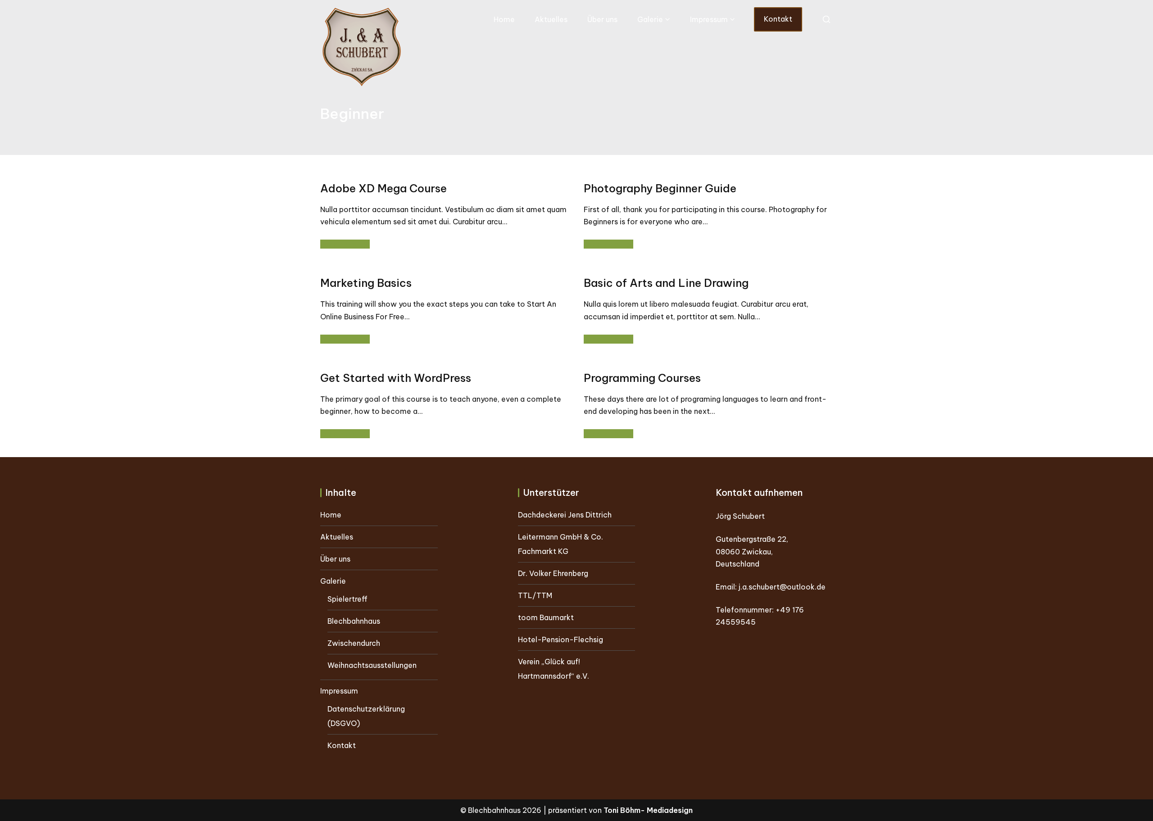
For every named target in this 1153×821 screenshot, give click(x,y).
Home (504, 19)
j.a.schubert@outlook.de (782, 586)
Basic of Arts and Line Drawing (666, 283)
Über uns (602, 19)
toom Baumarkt (546, 617)
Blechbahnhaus (353, 621)
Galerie (650, 19)
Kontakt (778, 18)
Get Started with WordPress (395, 378)
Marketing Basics (366, 283)
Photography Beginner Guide (660, 188)
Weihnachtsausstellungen (372, 665)
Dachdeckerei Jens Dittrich (565, 514)
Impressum (709, 19)
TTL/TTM (535, 595)
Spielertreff (347, 598)
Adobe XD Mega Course (383, 188)
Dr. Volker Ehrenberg (553, 573)
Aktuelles (551, 19)
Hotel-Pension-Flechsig (560, 639)
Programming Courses (642, 378)
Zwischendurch (353, 643)
